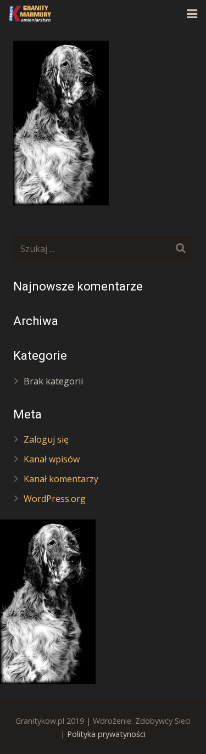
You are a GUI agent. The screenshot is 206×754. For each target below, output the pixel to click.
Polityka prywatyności (106, 734)
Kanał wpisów (52, 459)
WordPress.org (55, 499)
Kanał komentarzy (61, 479)
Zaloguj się (46, 439)
